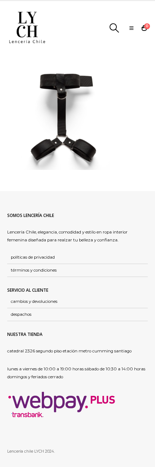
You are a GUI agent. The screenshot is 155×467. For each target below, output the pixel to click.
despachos (21, 314)
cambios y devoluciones (34, 301)
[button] (114, 28)
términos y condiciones (34, 270)
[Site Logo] (27, 28)
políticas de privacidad (33, 257)
